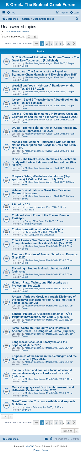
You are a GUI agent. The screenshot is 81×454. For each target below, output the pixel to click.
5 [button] (60, 44)
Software (26, 409)
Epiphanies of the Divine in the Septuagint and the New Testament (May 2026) (44, 357)
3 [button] (51, 44)
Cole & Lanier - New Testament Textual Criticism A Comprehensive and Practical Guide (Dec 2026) (44, 242)
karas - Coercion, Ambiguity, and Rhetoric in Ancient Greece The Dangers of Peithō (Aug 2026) (43, 329)
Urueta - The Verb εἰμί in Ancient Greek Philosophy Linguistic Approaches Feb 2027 (44, 129)
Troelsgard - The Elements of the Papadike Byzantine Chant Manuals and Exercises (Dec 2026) (44, 73)
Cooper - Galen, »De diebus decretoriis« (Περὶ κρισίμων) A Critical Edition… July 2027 (41, 178)
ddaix (27, 407)
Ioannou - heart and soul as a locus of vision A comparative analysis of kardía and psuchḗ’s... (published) (42, 373)
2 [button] (47, 44)
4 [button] (56, 44)
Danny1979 (31, 221)
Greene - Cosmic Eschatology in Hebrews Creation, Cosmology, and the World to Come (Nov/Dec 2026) (45, 115)
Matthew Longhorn (34, 63)
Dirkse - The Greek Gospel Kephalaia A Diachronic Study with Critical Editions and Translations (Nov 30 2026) (44, 162)
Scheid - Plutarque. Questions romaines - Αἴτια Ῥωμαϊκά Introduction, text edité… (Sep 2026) (42, 315)
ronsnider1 (30, 207)
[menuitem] (11, 12)
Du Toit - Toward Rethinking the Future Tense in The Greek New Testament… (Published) (45, 59)
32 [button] (68, 44)
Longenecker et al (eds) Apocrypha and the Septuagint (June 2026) (39, 343)
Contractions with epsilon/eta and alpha (37, 229)
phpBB (29, 446)
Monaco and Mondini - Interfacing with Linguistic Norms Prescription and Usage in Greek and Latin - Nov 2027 (44, 145)
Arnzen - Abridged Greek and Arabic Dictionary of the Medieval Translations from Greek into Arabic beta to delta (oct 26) (44, 299)
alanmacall (30, 232)
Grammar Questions (32, 223)
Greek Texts (28, 209)
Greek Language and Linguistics (38, 234)
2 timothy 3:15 (21, 204)
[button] (36, 43)
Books (25, 66)
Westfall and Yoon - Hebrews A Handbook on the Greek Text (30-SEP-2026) (43, 87)
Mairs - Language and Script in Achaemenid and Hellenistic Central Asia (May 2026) (43, 389)
